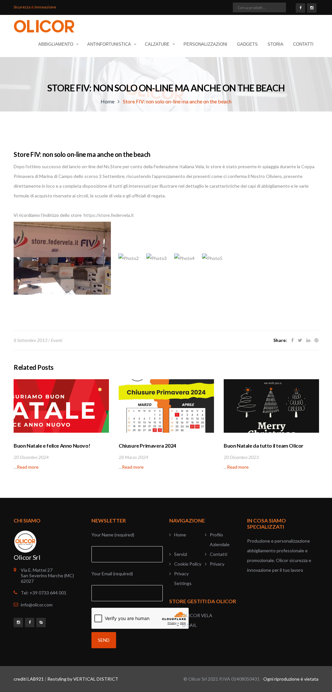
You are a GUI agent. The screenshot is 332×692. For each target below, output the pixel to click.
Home (107, 101)
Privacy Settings (183, 578)
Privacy (217, 564)
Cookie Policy (187, 564)
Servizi (180, 554)
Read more (28, 467)
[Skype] (41, 622)
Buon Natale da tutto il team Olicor (263, 445)
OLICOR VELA (197, 615)
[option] (61, 425)
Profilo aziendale (220, 539)
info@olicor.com (37, 604)
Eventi (56, 340)
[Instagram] (311, 7)
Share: (280, 340)
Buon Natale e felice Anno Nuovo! (52, 445)
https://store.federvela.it (109, 215)
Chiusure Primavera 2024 (147, 445)
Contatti (218, 554)
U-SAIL (189, 625)
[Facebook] (300, 7)
